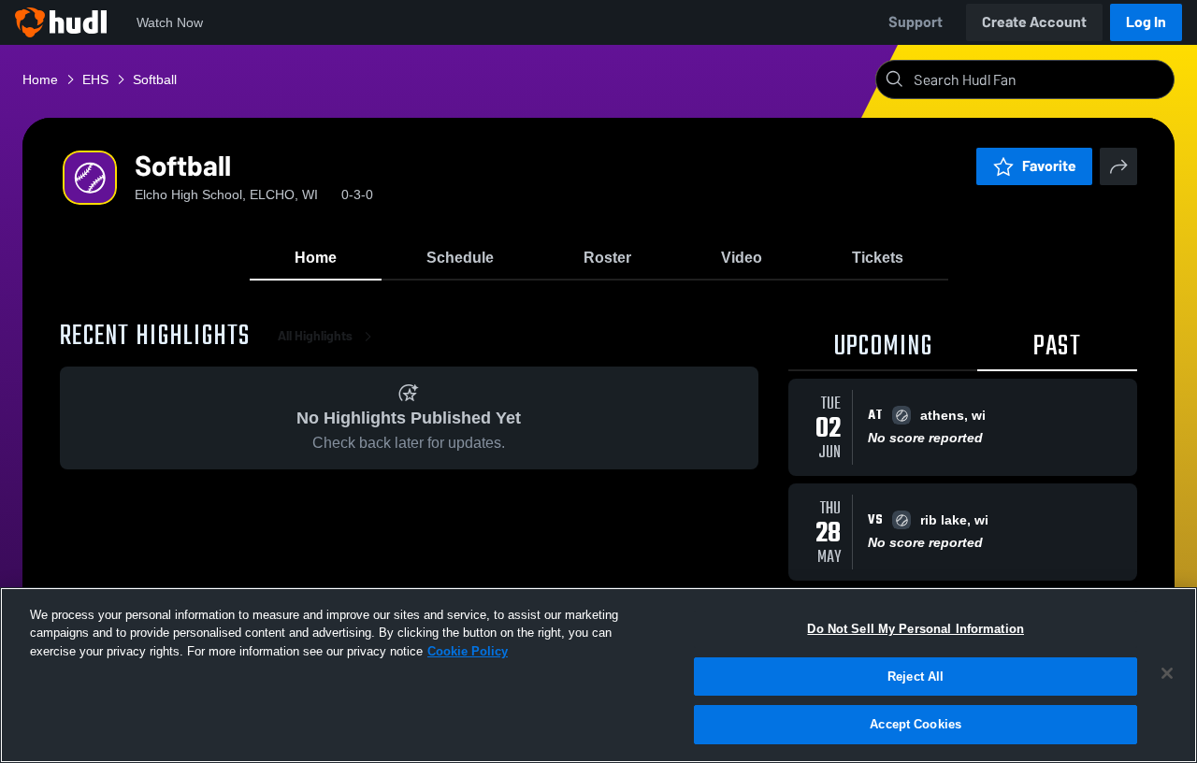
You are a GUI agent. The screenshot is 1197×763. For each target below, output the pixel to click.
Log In (1146, 22)
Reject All (915, 676)
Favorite (1049, 166)
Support (915, 22)
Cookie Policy (467, 651)
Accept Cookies (915, 724)
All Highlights (315, 336)
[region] (598, 675)
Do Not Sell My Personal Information (915, 629)
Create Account (1034, 22)
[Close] (1167, 673)
